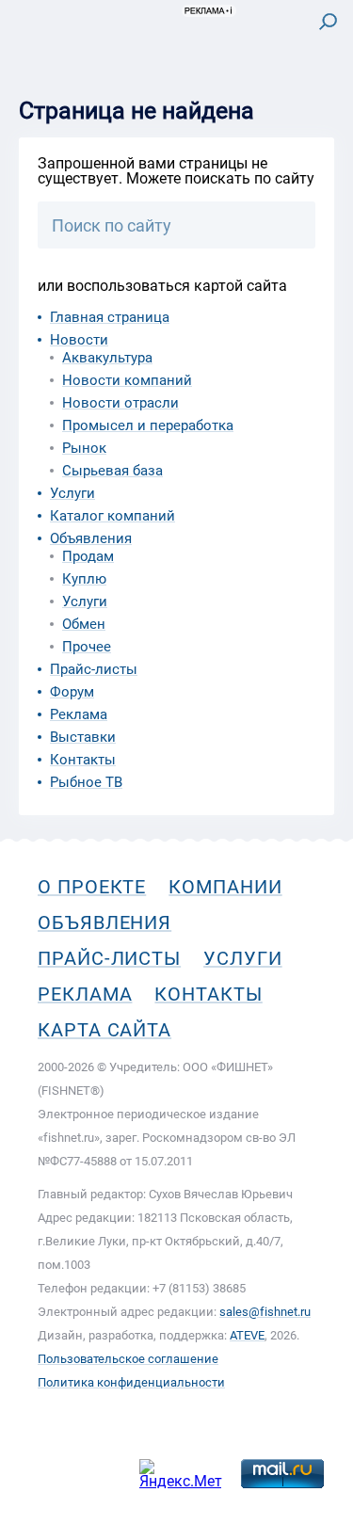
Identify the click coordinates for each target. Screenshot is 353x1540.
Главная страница (109, 317)
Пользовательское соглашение (128, 1359)
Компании (224, 886)
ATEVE (247, 1335)
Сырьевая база (112, 470)
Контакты (83, 759)
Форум (72, 691)
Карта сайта (104, 1029)
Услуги (72, 493)
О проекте (92, 886)
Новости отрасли (120, 402)
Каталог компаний (112, 515)
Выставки (83, 737)
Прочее (86, 646)
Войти (314, 100)
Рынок (84, 448)
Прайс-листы (93, 669)
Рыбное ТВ (86, 782)
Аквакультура (107, 357)
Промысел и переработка (147, 425)
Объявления (91, 538)
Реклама (78, 714)
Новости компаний (127, 380)
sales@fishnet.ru (265, 1312)
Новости (79, 339)
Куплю (84, 578)
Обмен (83, 624)
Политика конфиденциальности (131, 1382)
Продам (88, 556)
